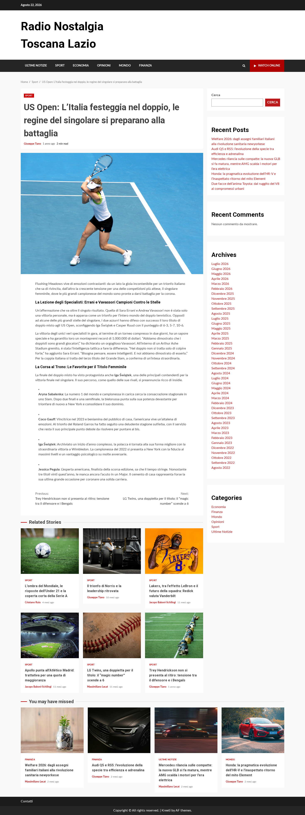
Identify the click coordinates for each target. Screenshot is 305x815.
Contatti (27, 801)
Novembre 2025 (223, 298)
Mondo (125, 65)
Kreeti (166, 810)
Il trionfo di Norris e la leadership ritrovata (112, 551)
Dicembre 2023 (222, 408)
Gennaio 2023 (221, 442)
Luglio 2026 (219, 263)
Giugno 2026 (220, 268)
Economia (81, 65)
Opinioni (104, 65)
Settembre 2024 (223, 368)
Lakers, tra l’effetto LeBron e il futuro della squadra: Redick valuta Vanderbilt (174, 551)
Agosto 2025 (220, 313)
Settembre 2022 (223, 462)
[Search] (244, 66)
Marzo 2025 (220, 338)
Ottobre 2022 (221, 457)
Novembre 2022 (223, 452)
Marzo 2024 (220, 398)
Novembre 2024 (223, 358)
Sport (60, 65)
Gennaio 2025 (221, 348)
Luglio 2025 (219, 318)
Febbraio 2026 (221, 288)
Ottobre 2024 (221, 363)
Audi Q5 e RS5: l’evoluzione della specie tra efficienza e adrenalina (119, 730)
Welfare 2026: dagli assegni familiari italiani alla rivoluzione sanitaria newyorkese (52, 730)
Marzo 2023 (220, 432)
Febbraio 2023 (221, 437)
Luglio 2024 (219, 378)
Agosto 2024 (220, 373)
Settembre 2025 (223, 308)
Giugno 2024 (220, 383)
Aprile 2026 (219, 278)
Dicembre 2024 (222, 353)
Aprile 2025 (219, 333)
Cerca (215, 95)
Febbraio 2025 (221, 343)
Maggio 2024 (221, 388)
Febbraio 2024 (221, 403)
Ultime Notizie (36, 65)
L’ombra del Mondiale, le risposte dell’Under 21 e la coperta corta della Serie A (50, 551)
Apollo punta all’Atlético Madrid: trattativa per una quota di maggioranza (50, 635)
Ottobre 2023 (221, 413)
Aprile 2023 (219, 427)
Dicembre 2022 (222, 447)
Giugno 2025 (220, 323)
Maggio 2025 (221, 328)
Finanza (145, 65)
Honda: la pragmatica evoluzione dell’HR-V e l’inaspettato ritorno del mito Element (253, 730)
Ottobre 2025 (221, 303)
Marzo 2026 (220, 283)
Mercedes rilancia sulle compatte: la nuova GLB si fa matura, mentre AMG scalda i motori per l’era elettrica (245, 163)
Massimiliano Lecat (98, 687)
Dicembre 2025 (222, 293)
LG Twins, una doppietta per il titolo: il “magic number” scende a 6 (156, 498)
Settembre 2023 (223, 418)
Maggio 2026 (221, 273)
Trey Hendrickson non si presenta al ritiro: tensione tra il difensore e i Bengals (72, 498)
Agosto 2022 (220, 467)
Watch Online (269, 65)
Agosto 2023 (220, 422)
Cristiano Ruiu (33, 602)
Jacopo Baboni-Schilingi (162, 602)
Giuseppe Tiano (33, 144)
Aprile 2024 (219, 393)
